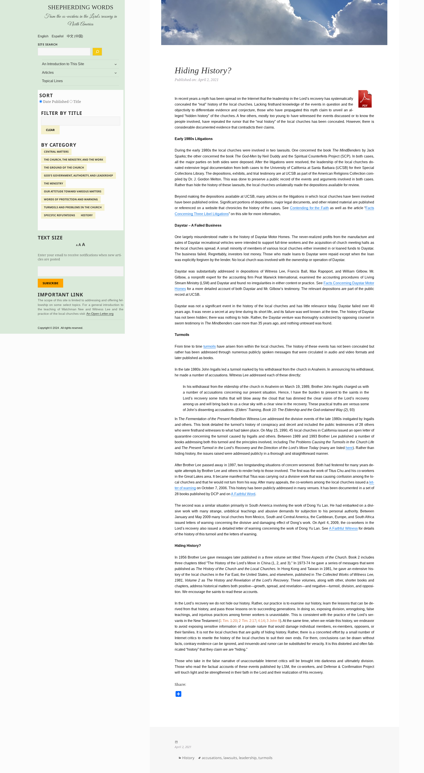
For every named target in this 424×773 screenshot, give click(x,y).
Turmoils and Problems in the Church (73, 207)
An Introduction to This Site (63, 64)
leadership (248, 757)
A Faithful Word (243, 494)
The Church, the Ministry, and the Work (73, 159)
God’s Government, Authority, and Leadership (78, 175)
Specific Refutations (59, 215)
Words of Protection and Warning (71, 199)
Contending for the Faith (309, 208)
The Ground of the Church (64, 167)
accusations (212, 757)
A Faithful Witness (343, 528)
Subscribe (50, 283)
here (349, 448)
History (87, 215)
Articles (48, 72)
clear (50, 130)
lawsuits (230, 757)
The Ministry (53, 183)
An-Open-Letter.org (100, 313)
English (43, 36)
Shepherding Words (80, 7)
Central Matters (56, 151)
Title (76, 101)
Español (57, 36)
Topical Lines (52, 81)
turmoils (209, 346)
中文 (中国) (75, 36)
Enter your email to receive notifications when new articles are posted (79, 257)
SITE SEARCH (48, 44)
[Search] (97, 52)
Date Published (56, 101)
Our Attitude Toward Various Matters (72, 191)
